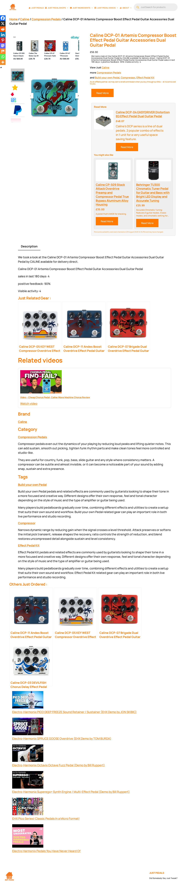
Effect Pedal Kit (145, 77)
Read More (102, 93)
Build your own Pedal (107, 77)
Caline (24, 19)
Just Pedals (37, 7)
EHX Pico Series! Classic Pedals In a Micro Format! (46, 818)
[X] (3, 23)
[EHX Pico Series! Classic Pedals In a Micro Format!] (27, 807)
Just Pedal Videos (106, 7)
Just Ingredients (81, 7)
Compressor (128, 77)
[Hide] (1, 67)
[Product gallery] (54, 96)
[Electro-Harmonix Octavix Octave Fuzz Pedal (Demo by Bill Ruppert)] (27, 753)
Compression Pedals (46, 19)
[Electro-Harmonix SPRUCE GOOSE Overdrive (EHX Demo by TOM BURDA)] (27, 727)
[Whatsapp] (3, 56)
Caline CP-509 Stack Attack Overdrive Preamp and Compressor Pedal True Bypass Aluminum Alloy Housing (112, 194)
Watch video (28, 403)
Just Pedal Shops (57, 7)
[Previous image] (30, 95)
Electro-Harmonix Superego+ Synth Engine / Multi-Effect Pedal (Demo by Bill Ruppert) (71, 792)
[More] (3, 62)
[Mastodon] (3, 45)
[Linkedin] (3, 34)
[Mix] (3, 51)
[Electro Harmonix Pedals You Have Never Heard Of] (27, 836)
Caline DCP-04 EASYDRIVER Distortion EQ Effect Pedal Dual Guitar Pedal (143, 114)
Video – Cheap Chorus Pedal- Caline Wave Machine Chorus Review (55, 397)
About (125, 7)
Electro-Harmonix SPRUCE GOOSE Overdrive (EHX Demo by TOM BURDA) (61, 738)
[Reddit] (3, 29)
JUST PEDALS (156, 872)
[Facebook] (3, 18)
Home (13, 19)
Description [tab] (29, 246)
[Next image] (78, 95)
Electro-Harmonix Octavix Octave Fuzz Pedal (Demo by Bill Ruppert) (58, 765)
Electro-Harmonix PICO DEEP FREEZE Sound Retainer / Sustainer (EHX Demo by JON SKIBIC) (74, 712)
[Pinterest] (3, 40)
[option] (15, 87)
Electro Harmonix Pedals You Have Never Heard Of (46, 851)
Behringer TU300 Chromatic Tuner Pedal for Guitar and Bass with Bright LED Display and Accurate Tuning (152, 192)
